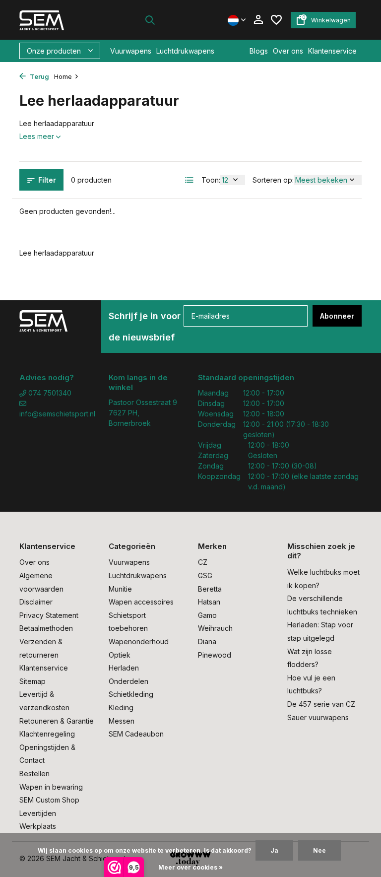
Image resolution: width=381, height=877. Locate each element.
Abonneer (337, 316)
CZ (202, 562)
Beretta (210, 589)
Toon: (210, 180)
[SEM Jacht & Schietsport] (50, 20)
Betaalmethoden (46, 628)
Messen (121, 721)
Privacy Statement (48, 615)
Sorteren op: (273, 180)
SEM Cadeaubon (136, 734)
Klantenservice (332, 51)
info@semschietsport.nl (56, 413)
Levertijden (37, 813)
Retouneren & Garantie (56, 721)
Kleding (121, 707)
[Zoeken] (149, 20)
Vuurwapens (130, 51)
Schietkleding (131, 694)
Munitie (120, 589)
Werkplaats (37, 826)
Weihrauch (215, 628)
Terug (38, 76)
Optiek (119, 655)
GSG (205, 575)
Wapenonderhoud (139, 641)
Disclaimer (36, 602)
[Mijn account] (258, 19)
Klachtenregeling (47, 734)
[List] (189, 180)
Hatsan (209, 602)
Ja (274, 850)
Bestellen (34, 773)
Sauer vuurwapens (318, 717)
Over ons (288, 51)
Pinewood (214, 655)
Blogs (259, 51)
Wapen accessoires (141, 602)
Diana (207, 641)
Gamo (207, 615)
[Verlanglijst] (276, 19)
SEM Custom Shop (49, 800)
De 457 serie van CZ (321, 704)
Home (63, 76)
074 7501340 (48, 393)
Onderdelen (128, 681)
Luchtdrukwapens (185, 51)
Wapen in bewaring (51, 787)
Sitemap (32, 681)
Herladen (124, 668)
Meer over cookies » (190, 867)
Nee (319, 850)
